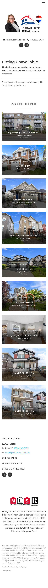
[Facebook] (21, 45)
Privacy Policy (6, 570)
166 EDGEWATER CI (24, 199)
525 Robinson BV (24, 373)
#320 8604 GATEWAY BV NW (24, 132)
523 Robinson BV (24, 411)
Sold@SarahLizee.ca (15, 40)
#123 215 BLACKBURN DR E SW (24, 335)
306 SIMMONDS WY (24, 302)
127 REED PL (24, 269)
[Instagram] (26, 45)
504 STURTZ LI (24, 166)
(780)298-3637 (36, 40)
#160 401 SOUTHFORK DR (24, 235)
